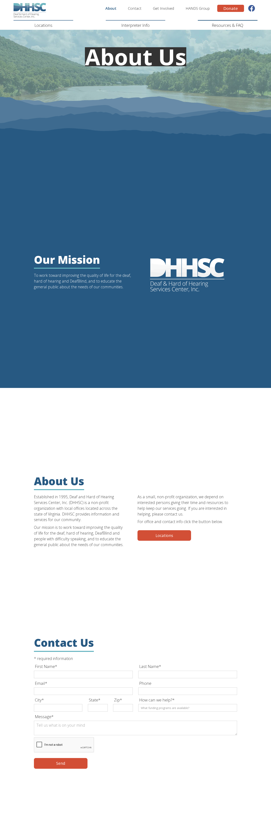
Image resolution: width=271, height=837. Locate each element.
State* (94, 700)
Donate (230, 8)
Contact (134, 8)
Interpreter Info (135, 25)
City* (39, 700)
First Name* (46, 666)
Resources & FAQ (227, 25)
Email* (41, 683)
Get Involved (163, 8)
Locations (43, 25)
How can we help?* (157, 700)
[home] (31, 10)
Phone (145, 683)
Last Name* (150, 666)
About (110, 8)
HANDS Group (198, 8)
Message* (44, 716)
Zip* (118, 700)
